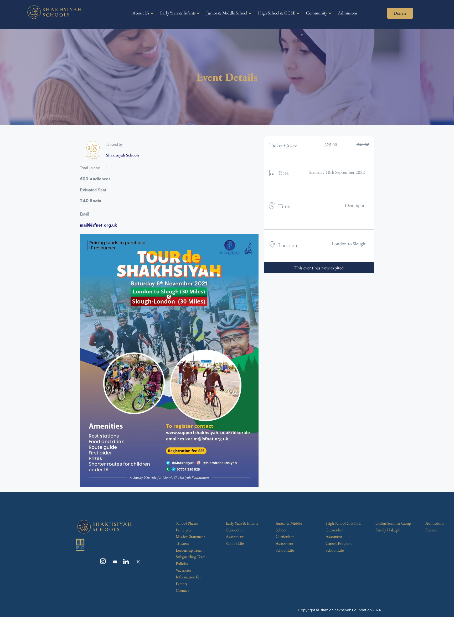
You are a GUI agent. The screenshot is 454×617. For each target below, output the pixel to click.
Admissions (347, 13)
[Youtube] (113, 562)
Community (316, 13)
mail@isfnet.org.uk (98, 225)
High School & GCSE (276, 13)
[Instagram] (102, 562)
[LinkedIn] (125, 562)
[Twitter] (136, 562)
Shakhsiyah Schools (122, 155)
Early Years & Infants (177, 13)
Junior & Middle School (226, 13)
